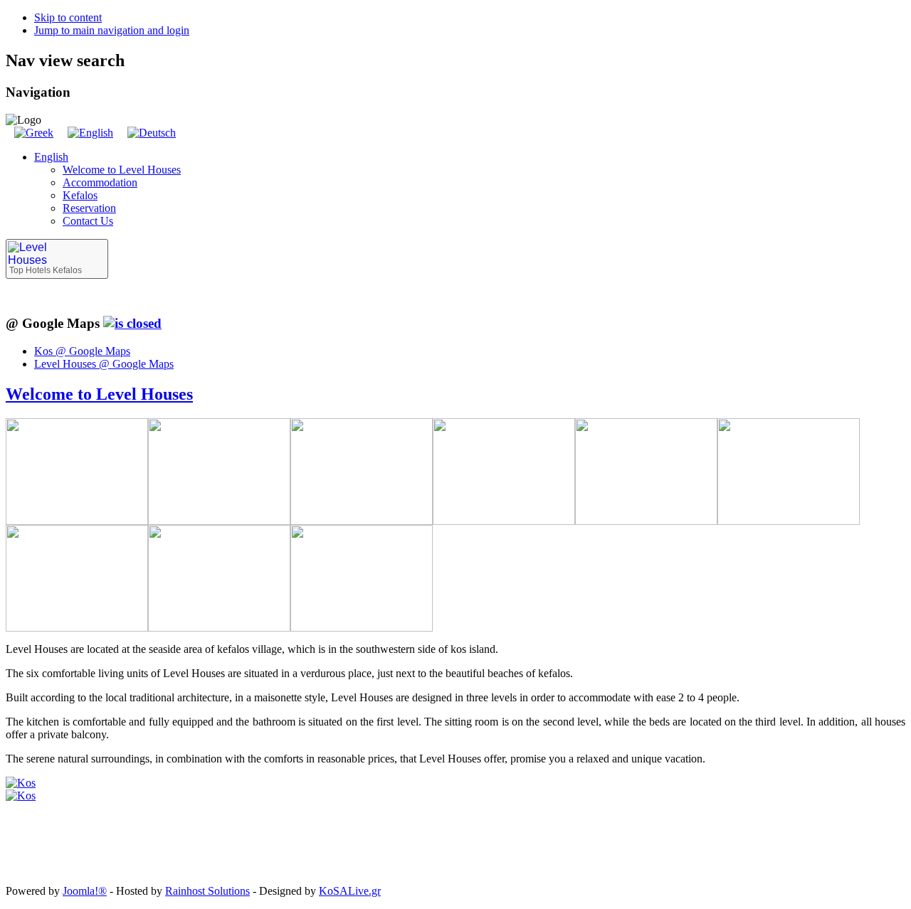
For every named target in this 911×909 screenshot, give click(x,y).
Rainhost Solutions (207, 891)
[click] (132, 323)
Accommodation (100, 182)
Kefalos (80, 195)
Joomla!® (85, 891)
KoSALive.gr (350, 891)
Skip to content (68, 17)
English (51, 157)
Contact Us (88, 221)
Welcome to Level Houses (122, 170)
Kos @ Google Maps (82, 351)
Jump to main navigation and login (111, 30)
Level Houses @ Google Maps (104, 364)
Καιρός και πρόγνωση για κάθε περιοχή (69, 869)
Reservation (89, 208)
